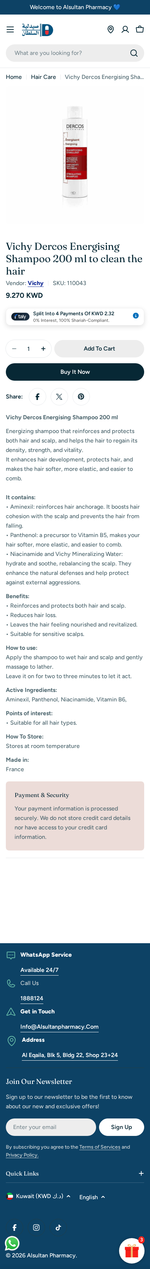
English (88, 1197)
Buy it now (75, 371)
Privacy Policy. (22, 1155)
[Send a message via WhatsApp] (12, 1243)
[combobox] (75, 53)
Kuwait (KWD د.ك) (39, 1196)
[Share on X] (59, 396)
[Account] (125, 29)
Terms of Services (100, 1147)
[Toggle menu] (10, 29)
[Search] (134, 53)
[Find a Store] (110, 29)
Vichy (36, 283)
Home (14, 76)
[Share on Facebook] (37, 396)
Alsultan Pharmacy (51, 1255)
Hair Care (43, 76)
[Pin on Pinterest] (81, 396)
